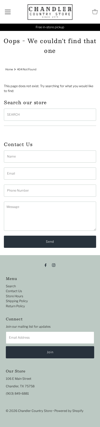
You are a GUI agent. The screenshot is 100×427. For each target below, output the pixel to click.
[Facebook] (46, 264)
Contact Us (14, 291)
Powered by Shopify (68, 411)
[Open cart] (95, 11)
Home (9, 69)
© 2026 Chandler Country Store (29, 411)
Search (11, 286)
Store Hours (14, 296)
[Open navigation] (7, 12)
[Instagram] (53, 264)
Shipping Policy (17, 301)
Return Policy (15, 306)
